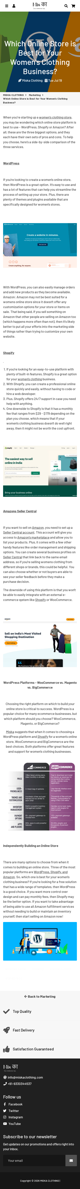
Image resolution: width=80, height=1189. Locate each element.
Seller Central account (18, 532)
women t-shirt (61, 969)
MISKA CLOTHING (13, 95)
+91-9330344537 (19, 1084)
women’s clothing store (55, 117)
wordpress (13, 978)
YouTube (14, 1123)
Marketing (35, 95)
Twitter (13, 1111)
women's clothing (30, 379)
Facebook (15, 1104)
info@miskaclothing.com (25, 1077)
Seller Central (12, 557)
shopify (38, 969)
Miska (10, 732)
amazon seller (16, 969)
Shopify (40, 600)
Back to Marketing (41, 996)
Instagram (15, 1117)
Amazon (38, 527)
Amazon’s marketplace (33, 537)
